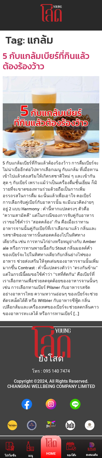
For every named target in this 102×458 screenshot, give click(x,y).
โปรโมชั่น (10, 455)
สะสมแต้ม (92, 454)
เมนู (30, 455)
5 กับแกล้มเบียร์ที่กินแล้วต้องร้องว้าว (46, 61)
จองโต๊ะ (71, 455)
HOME (51, 454)
